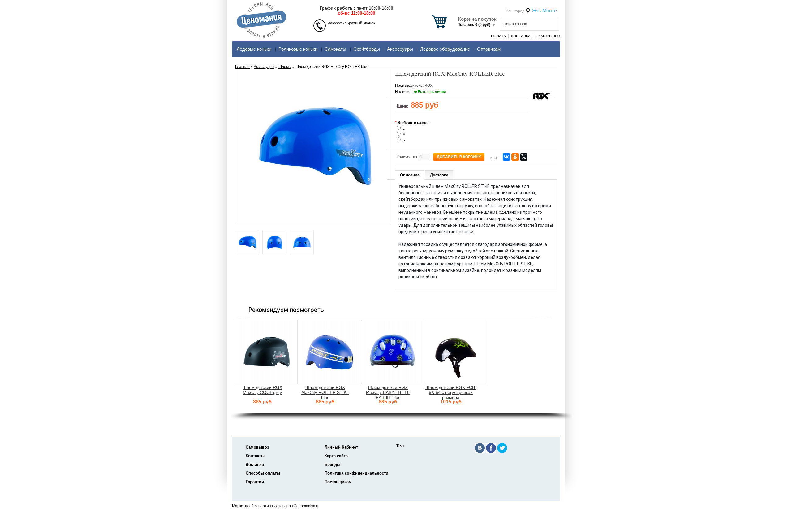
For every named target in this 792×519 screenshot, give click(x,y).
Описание (410, 175)
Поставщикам (338, 481)
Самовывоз (548, 36)
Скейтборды (366, 49)
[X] (523, 157)
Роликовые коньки (297, 49)
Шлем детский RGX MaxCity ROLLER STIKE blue (325, 392)
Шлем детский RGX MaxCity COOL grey (262, 390)
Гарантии (255, 481)
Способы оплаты (263, 473)
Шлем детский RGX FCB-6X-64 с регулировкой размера (450, 392)
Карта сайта (336, 456)
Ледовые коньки (254, 49)
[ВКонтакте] (506, 157)
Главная (242, 67)
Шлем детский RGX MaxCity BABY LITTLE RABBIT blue (388, 392)
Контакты (255, 456)
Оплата (498, 36)
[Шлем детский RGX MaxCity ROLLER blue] (247, 242)
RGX (428, 85)
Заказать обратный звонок (351, 23)
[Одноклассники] (515, 157)
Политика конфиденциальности (356, 473)
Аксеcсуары (400, 49)
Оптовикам (489, 49)
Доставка (521, 36)
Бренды (332, 464)
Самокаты (335, 49)
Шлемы (284, 67)
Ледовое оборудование (445, 49)
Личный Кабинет (341, 447)
